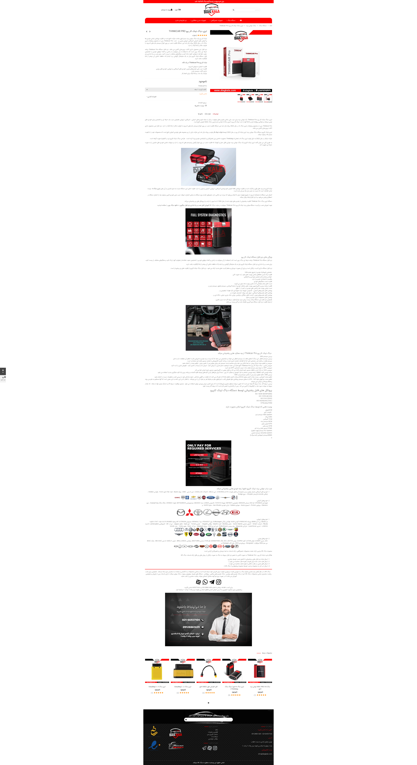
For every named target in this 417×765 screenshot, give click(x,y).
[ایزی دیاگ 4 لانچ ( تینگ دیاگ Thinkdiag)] (234, 671)
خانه (216, 730)
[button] (208, 702)
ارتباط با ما (215, 736)
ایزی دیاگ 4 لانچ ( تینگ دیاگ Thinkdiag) (234, 688)
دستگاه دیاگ (231, 20)
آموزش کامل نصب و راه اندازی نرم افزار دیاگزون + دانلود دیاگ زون (188, 205)
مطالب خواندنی (213, 739)
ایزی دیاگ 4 (156, 188)
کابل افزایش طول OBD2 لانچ (209, 687)
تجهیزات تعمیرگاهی (217, 20)
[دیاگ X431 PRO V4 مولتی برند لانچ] (149, 31)
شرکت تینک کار (218, 132)
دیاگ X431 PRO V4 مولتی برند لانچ (260, 688)
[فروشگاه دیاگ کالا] (208, 9)
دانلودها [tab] (200, 114)
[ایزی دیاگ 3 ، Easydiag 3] (157, 671)
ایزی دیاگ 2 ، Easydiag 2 (182, 687)
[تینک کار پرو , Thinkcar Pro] (241, 91)
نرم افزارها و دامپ (181, 20)
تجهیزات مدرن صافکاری (198, 20)
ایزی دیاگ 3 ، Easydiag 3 (157, 687)
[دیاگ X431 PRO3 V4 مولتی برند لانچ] (146, 31)
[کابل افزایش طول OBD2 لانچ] (209, 671)
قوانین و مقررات (213, 732)
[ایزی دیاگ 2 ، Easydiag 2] (183, 671)
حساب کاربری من (212, 734)
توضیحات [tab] (215, 114)
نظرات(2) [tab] (208, 114)
